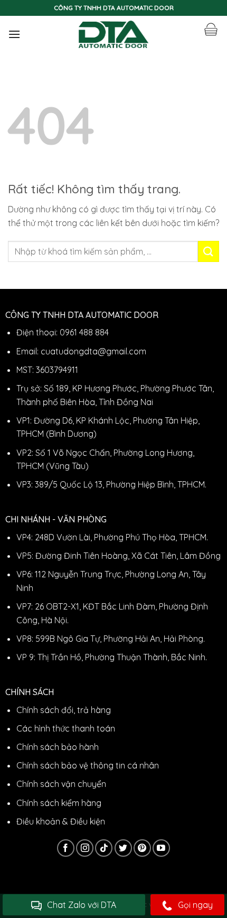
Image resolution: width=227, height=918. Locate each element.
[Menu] (14, 34)
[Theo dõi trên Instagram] (84, 848)
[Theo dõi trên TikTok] (103, 848)
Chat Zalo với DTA (81, 905)
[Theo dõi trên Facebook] (65, 848)
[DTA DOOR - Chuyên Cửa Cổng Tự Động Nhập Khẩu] (113, 34)
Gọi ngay (195, 905)
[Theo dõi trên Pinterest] (142, 848)
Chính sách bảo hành (57, 747)
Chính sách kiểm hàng (58, 803)
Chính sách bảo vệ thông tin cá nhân (87, 765)
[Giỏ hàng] (210, 29)
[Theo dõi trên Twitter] (123, 848)
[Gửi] (208, 251)
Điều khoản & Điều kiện (60, 821)
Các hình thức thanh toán (65, 728)
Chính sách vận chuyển (61, 784)
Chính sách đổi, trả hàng (63, 710)
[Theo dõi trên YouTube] (161, 848)
